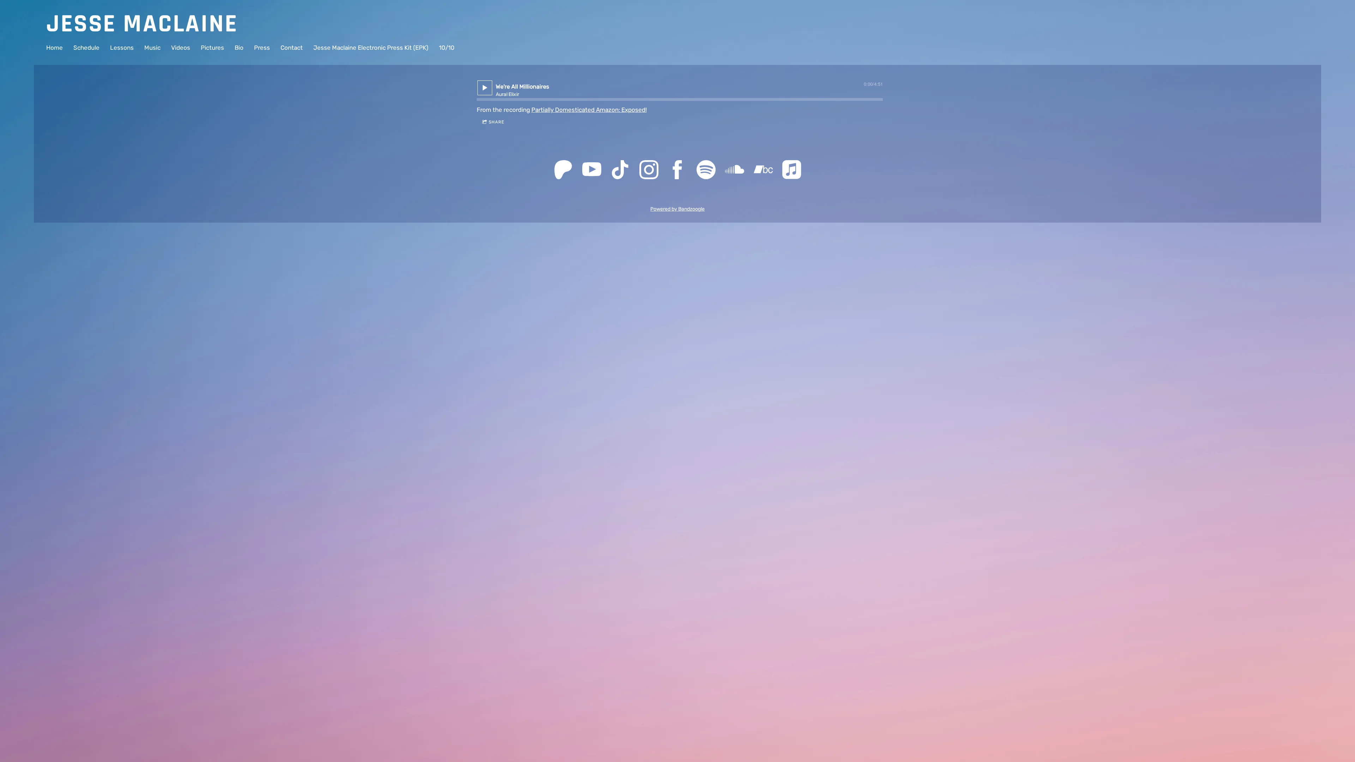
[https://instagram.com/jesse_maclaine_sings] (648, 171)
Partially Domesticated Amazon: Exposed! (589, 109)
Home (54, 47)
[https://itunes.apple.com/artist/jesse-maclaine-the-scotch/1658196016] (791, 171)
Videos (180, 47)
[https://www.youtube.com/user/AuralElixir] (591, 171)
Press (262, 47)
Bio (239, 47)
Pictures (212, 47)
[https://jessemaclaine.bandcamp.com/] (763, 171)
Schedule (86, 47)
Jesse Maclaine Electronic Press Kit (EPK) (370, 47)
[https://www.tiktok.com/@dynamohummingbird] (620, 171)
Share (496, 122)
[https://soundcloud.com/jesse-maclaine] (734, 171)
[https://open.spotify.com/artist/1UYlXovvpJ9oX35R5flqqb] (706, 171)
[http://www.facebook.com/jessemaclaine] (677, 171)
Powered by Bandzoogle (677, 209)
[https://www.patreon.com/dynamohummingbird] (563, 171)
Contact (292, 47)
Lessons (122, 47)
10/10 (446, 47)
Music (152, 47)
